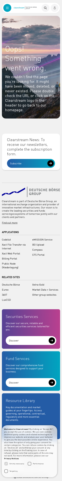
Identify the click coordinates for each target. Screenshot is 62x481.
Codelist (6, 239)
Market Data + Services (45, 289)
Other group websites (44, 294)
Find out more (9, 222)
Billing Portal (9, 258)
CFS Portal (38, 254)
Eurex (5, 289)
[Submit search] (45, 7)
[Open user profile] (55, 8)
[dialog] (29, 451)
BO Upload (38, 244)
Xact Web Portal (11, 253)
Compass (37, 249)
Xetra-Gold (38, 284)
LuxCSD (6, 299)
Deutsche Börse (11, 284)
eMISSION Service (42, 239)
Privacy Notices (11, 458)
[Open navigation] (7, 8)
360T (4, 294)
